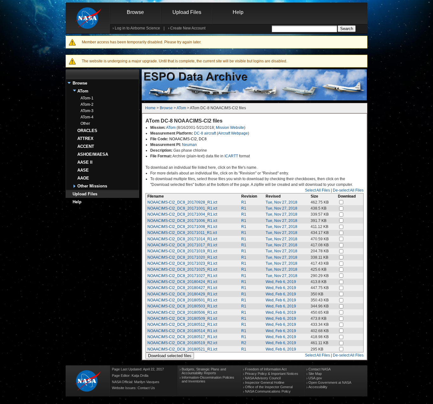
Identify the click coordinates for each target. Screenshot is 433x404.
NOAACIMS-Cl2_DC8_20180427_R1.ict (182, 288)
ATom (82, 91)
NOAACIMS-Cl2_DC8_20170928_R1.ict (182, 202)
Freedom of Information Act (266, 369)
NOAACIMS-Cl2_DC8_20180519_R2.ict (182, 343)
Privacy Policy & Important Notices (271, 374)
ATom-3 (87, 111)
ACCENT (85, 146)
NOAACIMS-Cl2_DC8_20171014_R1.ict (182, 239)
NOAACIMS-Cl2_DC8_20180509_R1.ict (182, 318)
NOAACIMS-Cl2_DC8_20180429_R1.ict (182, 294)
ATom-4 (87, 117)
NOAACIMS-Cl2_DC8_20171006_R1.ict (182, 220)
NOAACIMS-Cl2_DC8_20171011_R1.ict (182, 232)
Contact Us (146, 388)
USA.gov (315, 378)
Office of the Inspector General (269, 387)
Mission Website (230, 127)
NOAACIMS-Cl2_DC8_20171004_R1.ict (182, 214)
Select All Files (317, 190)
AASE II (85, 162)
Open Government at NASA (329, 382)
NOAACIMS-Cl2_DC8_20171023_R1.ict (182, 263)
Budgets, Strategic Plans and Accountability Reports (204, 371)
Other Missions (92, 186)
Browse (135, 12)
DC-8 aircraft (205, 133)
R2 (243, 343)
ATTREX (85, 138)
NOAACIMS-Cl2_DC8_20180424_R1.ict (182, 282)
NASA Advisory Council (263, 378)
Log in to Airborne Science (137, 28)
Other (85, 123)
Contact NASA (319, 369)
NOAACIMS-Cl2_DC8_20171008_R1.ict (182, 226)
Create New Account (187, 28)
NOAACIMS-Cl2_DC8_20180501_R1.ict (182, 300)
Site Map (315, 374)
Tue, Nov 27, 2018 (281, 202)
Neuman (189, 144)
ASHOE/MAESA (92, 154)
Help (238, 12)
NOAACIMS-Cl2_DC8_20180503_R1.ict (182, 306)
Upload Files (186, 12)
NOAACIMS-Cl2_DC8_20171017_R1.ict (182, 245)
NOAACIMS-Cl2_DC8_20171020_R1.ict (182, 257)
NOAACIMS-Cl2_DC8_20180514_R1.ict (182, 331)
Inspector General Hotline (264, 382)
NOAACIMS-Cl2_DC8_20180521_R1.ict (182, 349)
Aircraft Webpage (233, 133)
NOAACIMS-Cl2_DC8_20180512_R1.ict (182, 324)
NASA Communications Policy (268, 391)
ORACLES (87, 130)
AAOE (83, 178)
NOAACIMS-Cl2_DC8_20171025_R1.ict (182, 269)
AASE (83, 170)
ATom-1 (87, 98)
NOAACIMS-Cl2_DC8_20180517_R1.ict (182, 337)
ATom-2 (87, 104)
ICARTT (231, 156)
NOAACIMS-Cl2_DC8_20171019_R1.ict (182, 251)
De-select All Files (348, 190)
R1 (243, 202)
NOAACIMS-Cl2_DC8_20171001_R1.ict (182, 208)
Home (150, 108)
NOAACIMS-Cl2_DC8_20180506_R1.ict (182, 312)
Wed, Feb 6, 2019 (281, 282)
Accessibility (317, 387)
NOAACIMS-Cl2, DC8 (188, 139)
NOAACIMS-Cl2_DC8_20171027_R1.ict (182, 276)
